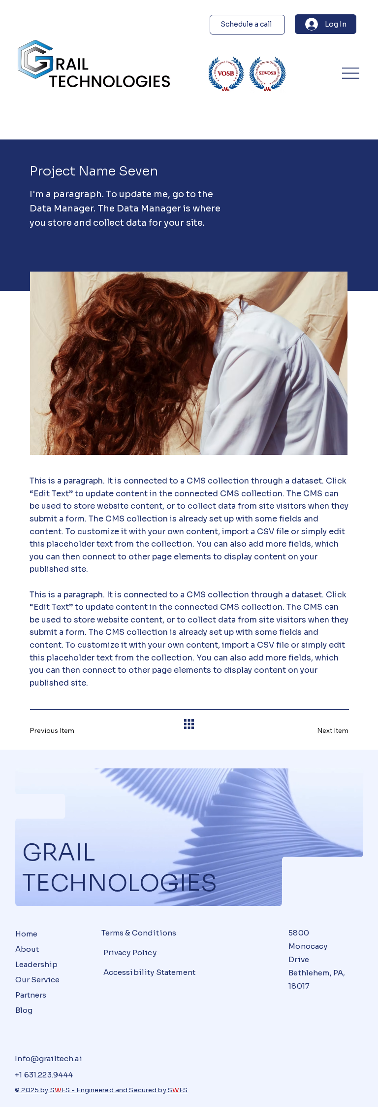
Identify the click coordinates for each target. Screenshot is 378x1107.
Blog (23, 1010)
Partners (30, 995)
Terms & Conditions (139, 932)
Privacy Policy (130, 952)
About (27, 949)
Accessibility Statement (149, 972)
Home (26, 933)
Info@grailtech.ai (48, 1058)
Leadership (36, 964)
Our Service (37, 979)
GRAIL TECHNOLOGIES (119, 867)
